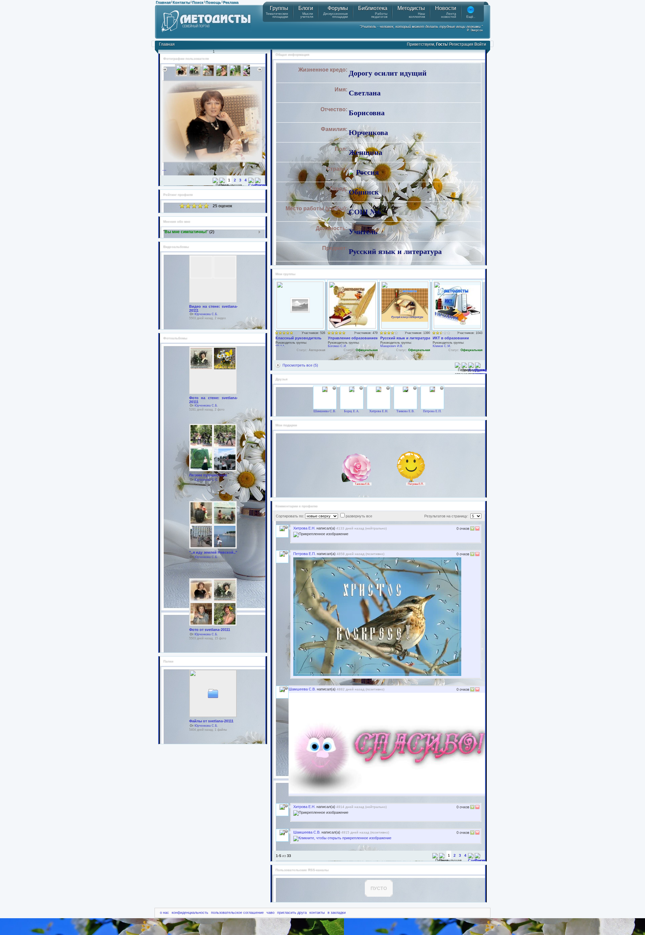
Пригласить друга (292, 912)
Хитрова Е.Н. (378, 411)
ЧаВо (270, 912)
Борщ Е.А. (351, 411)
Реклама (231, 2)
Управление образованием (353, 338)
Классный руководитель (298, 338)
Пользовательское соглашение (237, 912)
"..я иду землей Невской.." (213, 552)
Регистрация (461, 44)
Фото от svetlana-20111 (209, 630)
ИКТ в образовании (451, 338)
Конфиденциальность (190, 912)
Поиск (198, 2)
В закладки (337, 912)
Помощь (213, 2)
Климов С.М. (442, 346)
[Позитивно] (472, 529)
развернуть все (359, 516)
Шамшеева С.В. (324, 411)
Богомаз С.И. (337, 346)
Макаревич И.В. (391, 346)
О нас (164, 912)
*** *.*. (280, 346)
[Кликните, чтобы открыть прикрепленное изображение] (389, 792)
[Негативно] (476, 529)
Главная (163, 2)
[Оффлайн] (334, 388)
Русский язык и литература (405, 338)
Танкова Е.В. (405, 411)
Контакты (181, 2)
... (164, 169)
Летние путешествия (208, 475)
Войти (480, 44)
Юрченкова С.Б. (206, 314)
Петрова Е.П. (432, 411)
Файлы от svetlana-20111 (211, 721)
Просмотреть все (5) (300, 365)
